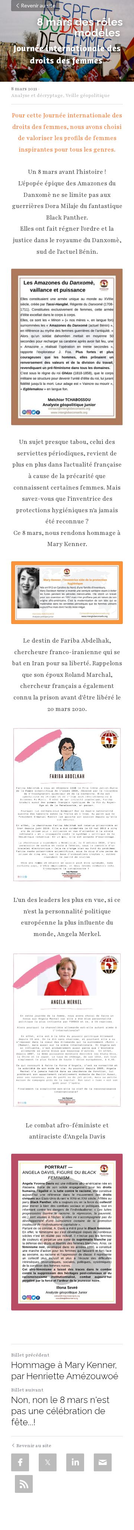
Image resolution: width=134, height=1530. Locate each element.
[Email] (103, 1462)
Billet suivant (27, 1390)
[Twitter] (48, 1462)
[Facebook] (20, 1462)
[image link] (67, 592)
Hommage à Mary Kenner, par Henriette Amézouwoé (64, 1370)
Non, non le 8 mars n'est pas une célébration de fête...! (60, 1410)
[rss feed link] (24, 1484)
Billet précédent (30, 1355)
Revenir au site (38, 5)
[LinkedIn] (75, 1462)
